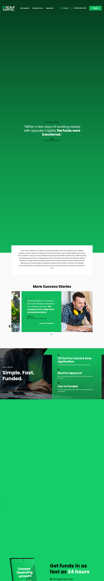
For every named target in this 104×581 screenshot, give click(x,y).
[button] (12, 326)
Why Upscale (24, 8)
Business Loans (37, 8)
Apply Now (49, 8)
